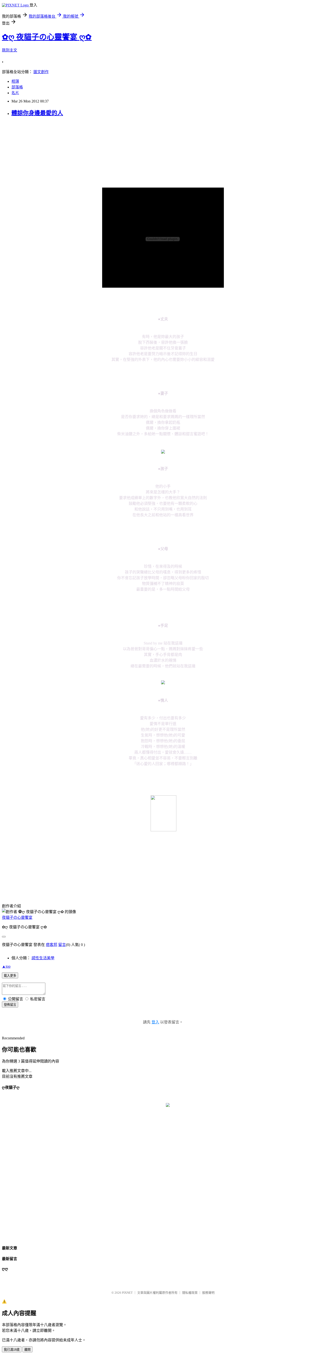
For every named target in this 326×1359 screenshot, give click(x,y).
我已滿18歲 (12, 1349)
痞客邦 (51, 945)
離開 (27, 1349)
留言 (62, 945)
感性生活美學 (43, 958)
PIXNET (127, 1292)
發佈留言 (10, 1004)
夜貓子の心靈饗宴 (17, 917)
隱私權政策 (190, 1292)
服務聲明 (208, 1292)
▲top (6, 966)
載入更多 (10, 975)
